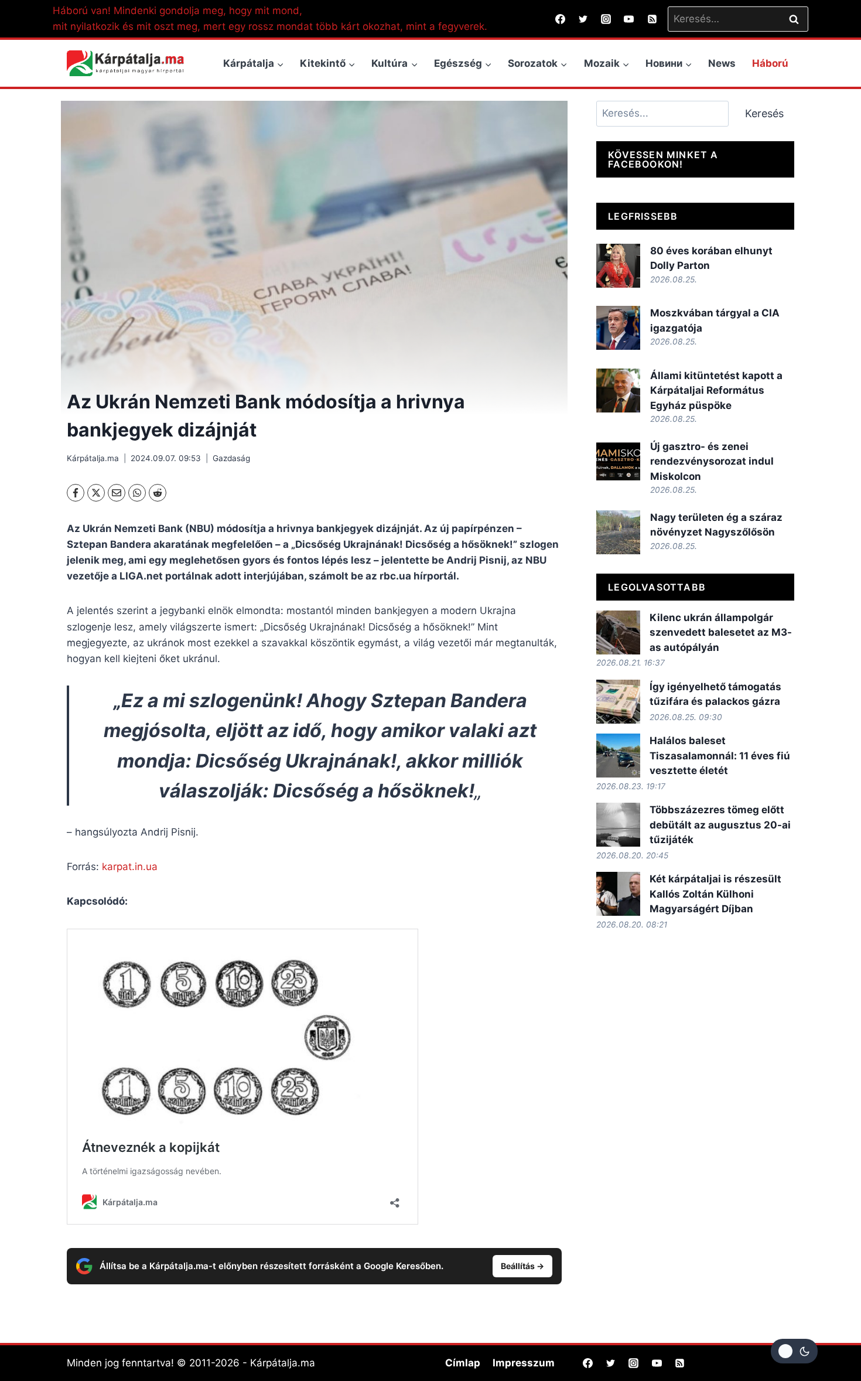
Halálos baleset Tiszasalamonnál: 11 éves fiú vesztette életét (720, 755)
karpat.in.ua (130, 866)
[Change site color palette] (794, 1351)
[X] (96, 493)
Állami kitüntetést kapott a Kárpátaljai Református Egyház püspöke (716, 390)
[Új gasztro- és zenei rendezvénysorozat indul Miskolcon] (618, 461)
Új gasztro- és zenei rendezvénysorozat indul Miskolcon (712, 461)
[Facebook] (560, 19)
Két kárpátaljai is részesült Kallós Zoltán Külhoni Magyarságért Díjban (715, 894)
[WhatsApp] (137, 493)
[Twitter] (583, 19)
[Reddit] (157, 493)
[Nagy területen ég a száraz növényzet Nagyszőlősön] (618, 532)
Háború (770, 63)
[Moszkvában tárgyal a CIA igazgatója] (618, 328)
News (722, 63)
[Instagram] (606, 19)
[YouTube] (629, 19)
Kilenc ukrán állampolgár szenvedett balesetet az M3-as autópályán (721, 632)
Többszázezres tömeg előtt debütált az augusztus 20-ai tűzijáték (720, 824)
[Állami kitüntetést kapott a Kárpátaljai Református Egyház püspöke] (618, 390)
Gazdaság (231, 458)
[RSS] (652, 19)
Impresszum (524, 1363)
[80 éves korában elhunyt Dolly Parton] (618, 266)
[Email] (116, 493)
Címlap (462, 1363)
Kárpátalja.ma (93, 458)
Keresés (764, 113)
